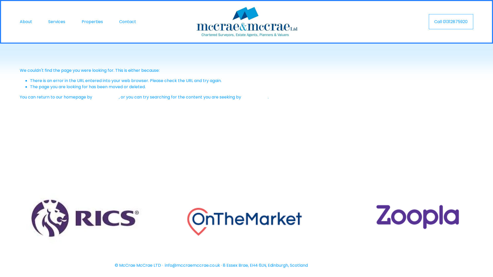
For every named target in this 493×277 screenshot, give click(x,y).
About (26, 22)
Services (56, 22)
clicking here (106, 97)
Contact (127, 22)
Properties (92, 22)
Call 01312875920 (451, 22)
